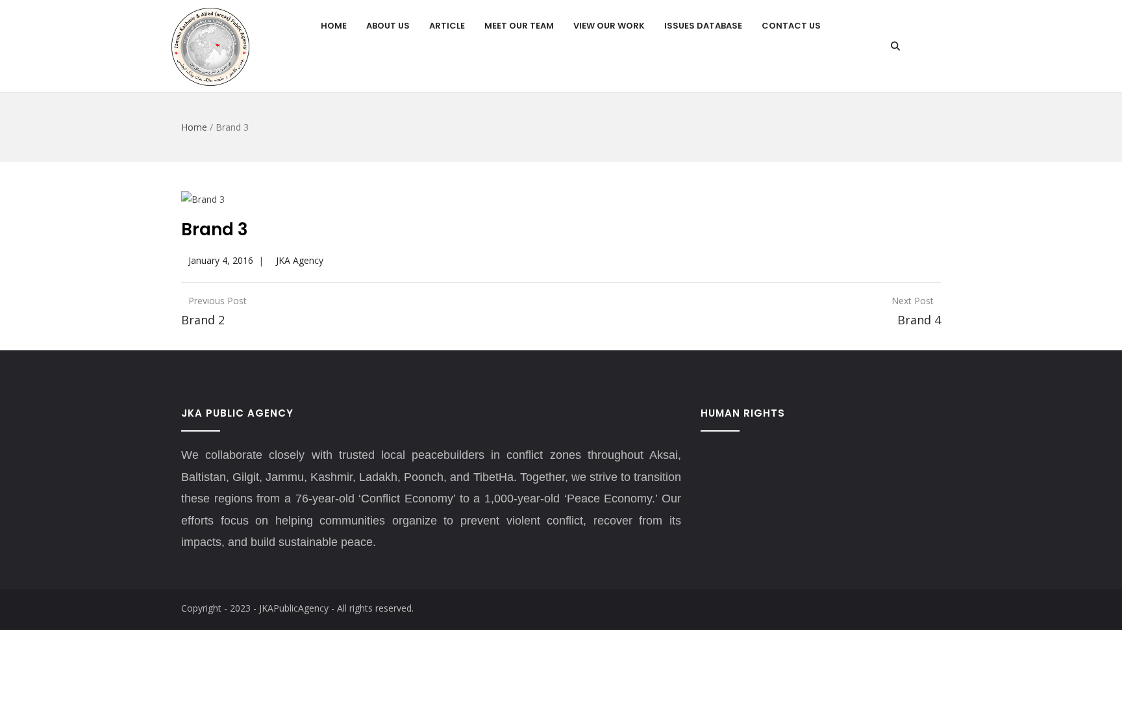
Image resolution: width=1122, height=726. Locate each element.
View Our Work (609, 25)
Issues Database (703, 25)
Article (447, 25)
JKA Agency (299, 260)
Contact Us (791, 25)
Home (334, 25)
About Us (388, 25)
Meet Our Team (519, 25)
